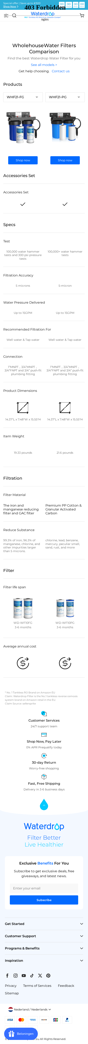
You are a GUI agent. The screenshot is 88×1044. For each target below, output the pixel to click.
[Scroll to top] (44, 805)
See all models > (44, 65)
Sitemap (12, 993)
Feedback (66, 986)
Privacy (11, 986)
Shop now (23, 160)
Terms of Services (37, 986)
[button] (29, 1009)
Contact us (61, 71)
